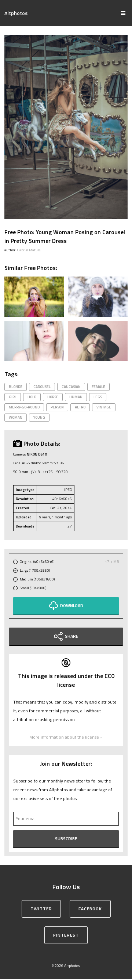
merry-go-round (24, 407)
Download (71, 605)
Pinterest (66, 935)
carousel (42, 386)
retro (80, 407)
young (39, 417)
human (75, 397)
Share (71, 636)
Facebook (90, 908)
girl (12, 397)
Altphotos (15, 13)
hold (31, 397)
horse (52, 397)
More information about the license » (66, 737)
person (57, 407)
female (98, 386)
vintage (103, 407)
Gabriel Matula (29, 250)
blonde (15, 386)
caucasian (71, 386)
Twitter (41, 908)
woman (15, 417)
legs (98, 397)
